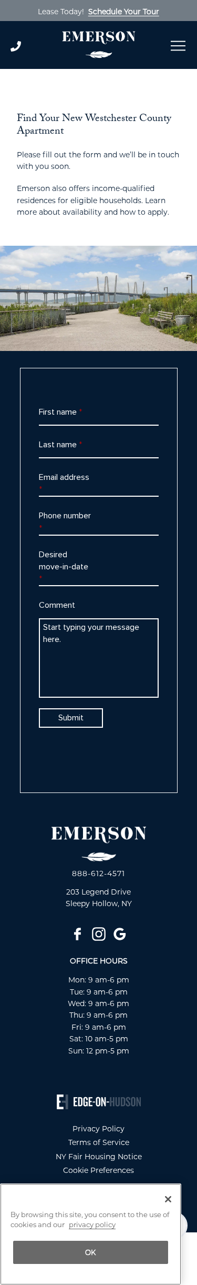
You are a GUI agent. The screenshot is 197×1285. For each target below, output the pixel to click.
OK (90, 1252)
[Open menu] (178, 45)
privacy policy (92, 1224)
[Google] (119, 934)
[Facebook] (77, 934)
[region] (90, 1234)
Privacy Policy (98, 1128)
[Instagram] (98, 934)
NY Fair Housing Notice (99, 1156)
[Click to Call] (31, 46)
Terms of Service (98, 1142)
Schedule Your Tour (123, 11)
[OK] (168, 1199)
